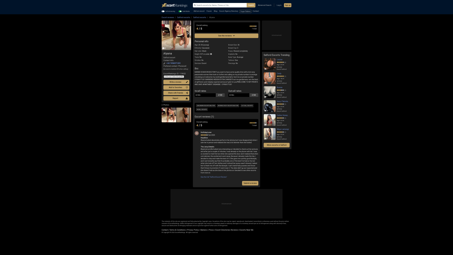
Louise (279, 59)
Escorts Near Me (246, 230)
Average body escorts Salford (228, 105)
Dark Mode (186, 11)
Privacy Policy (193, 230)
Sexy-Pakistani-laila (283, 101)
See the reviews (225, 36)
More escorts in (276, 145)
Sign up (288, 5)
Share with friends (175, 93)
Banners (203, 230)
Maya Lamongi (283, 129)
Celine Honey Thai (283, 115)
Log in (279, 5)
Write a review (175, 82)
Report (175, 98)
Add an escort (199, 11)
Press (211, 230)
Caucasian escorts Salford (206, 105)
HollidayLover (206, 132)
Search (251, 5)
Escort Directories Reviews (226, 230)
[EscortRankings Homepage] (176, 5)
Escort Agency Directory (228, 11)
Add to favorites (175, 87)
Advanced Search (264, 5)
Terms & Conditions (177, 230)
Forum (209, 11)
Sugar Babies (245, 11)
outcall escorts (247, 105)
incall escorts (202, 109)
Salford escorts (183, 17)
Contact (256, 11)
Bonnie (279, 87)
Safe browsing (170, 11)
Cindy (279, 73)
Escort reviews (168, 17)
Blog (215, 11)
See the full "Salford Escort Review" (214, 177)
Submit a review (250, 183)
